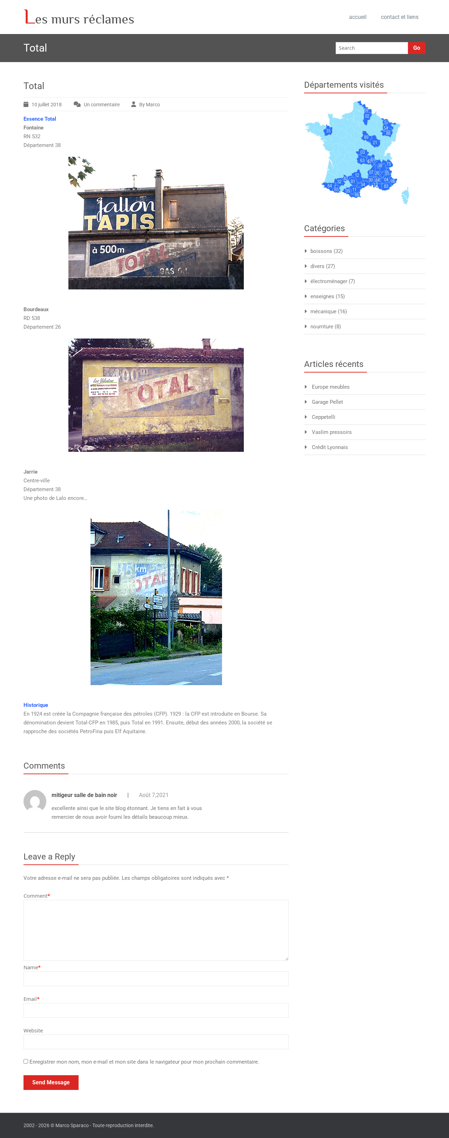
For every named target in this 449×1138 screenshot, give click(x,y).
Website (33, 1030)
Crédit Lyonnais (330, 447)
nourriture (321, 326)
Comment (37, 895)
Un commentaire (107, 105)
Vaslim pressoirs (332, 432)
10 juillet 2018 (47, 104)
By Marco (149, 104)
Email (32, 998)
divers (317, 266)
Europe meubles (331, 387)
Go (416, 48)
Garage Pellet (327, 402)
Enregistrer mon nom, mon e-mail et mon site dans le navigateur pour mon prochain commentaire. (144, 1062)
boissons (321, 251)
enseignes (322, 296)
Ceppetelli (323, 417)
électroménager (328, 281)
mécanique (323, 311)
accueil (358, 17)
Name (32, 967)
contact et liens (399, 17)
